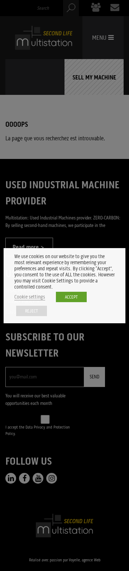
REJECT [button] (31, 311)
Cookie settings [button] (29, 297)
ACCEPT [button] (71, 297)
